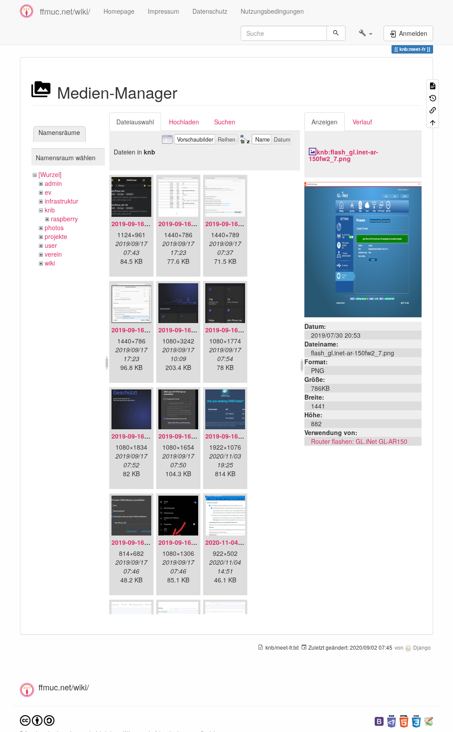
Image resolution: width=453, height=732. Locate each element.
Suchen (224, 121)
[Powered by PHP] (391, 720)
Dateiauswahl (135, 121)
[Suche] (336, 33)
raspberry (64, 218)
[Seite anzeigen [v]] (432, 85)
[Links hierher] (432, 109)
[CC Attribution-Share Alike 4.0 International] (37, 719)
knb (50, 209)
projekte (56, 236)
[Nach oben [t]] (432, 121)
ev (48, 192)
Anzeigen (324, 121)
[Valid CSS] (416, 720)
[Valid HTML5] (403, 720)
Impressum (163, 11)
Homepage (119, 11)
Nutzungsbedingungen (272, 11)
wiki (50, 262)
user (51, 245)
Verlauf (362, 121)
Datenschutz (209, 11)
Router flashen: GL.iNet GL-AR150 (359, 441)
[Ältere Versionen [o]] (432, 97)
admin (53, 183)
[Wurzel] (49, 174)
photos (54, 227)
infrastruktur (61, 200)
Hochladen (184, 121)
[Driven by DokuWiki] (428, 720)
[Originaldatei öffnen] (363, 248)
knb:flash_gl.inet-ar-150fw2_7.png (343, 155)
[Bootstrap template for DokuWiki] (379, 720)
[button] (365, 33)
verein (53, 254)
